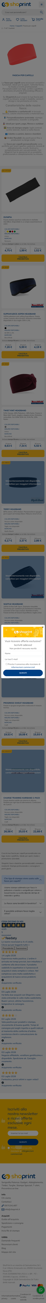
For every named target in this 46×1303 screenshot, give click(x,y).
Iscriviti (23, 673)
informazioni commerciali (23, 667)
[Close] (43, 627)
